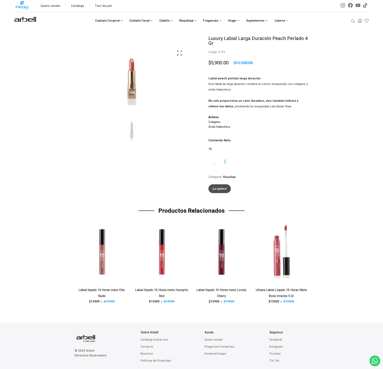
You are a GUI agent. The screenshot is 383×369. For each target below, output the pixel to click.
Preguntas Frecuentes (219, 346)
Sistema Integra (215, 353)
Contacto (147, 346)
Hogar (232, 20)
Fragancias (211, 20)
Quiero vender (50, 5)
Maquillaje (186, 20)
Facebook (275, 339)
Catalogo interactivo (154, 339)
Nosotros (147, 353)
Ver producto (83, 280)
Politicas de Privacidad (156, 360)
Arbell (90, 350)
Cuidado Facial (139, 20)
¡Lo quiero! (219, 188)
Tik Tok (274, 360)
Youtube (275, 353)
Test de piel (103, 5)
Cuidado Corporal (107, 20)
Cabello (165, 20)
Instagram (276, 346)
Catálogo (77, 5)
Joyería (279, 20)
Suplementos (255, 20)
